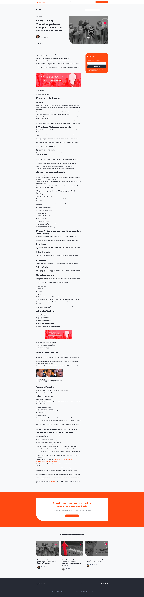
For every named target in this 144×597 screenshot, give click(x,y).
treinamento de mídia (49, 101)
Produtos (68, 583)
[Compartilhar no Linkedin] (42, 43)
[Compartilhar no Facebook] (38, 43)
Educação (73, 583)
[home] (40, 2)
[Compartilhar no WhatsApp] (36, 43)
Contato (82, 583)
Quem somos (62, 583)
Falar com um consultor (72, 515)
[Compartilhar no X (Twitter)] (40, 43)
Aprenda (78, 583)
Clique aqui (52, 481)
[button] (69, 2)
